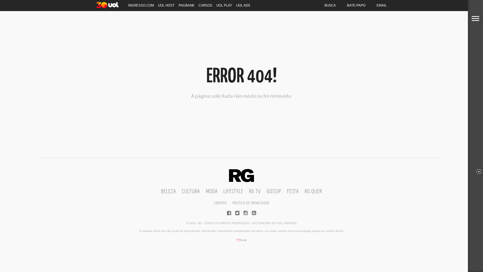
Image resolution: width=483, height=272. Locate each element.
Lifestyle (233, 191)
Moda (212, 191)
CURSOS (205, 5)
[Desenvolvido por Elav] (241, 242)
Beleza (168, 191)
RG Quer (313, 191)
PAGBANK (186, 5)
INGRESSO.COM (141, 5)
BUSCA (330, 5)
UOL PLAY (224, 5)
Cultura (191, 191)
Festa (293, 191)
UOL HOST (166, 5)
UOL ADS (243, 5)
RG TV (255, 191)
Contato (220, 203)
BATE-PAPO (356, 5)
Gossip (274, 191)
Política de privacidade (250, 203)
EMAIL (382, 5)
